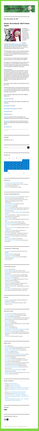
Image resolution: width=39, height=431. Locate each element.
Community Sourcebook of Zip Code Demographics (15, 354)
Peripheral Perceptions (9, 286)
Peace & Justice (8, 233)
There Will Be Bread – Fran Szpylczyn (12, 240)
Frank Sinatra (7, 114)
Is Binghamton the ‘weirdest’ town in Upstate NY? (19, 387)
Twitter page (7, 259)
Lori (6, 394)
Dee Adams (7, 272)
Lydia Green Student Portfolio (11, 227)
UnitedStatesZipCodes (9, 372)
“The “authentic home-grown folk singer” (17, 391)
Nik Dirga (7, 283)
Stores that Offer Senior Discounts (12, 366)
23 (27, 166)
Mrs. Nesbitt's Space (9, 279)
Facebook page (8, 254)
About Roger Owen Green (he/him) (12, 182)
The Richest (7, 336)
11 (9, 164)
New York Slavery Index (9, 362)
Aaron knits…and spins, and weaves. (12, 196)
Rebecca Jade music (9, 238)
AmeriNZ (7, 269)
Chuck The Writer (8, 206)
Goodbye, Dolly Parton (12, 383)
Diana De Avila (8, 207)
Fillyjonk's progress (9, 274)
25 (9, 168)
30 (27, 168)
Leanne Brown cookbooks (10, 359)
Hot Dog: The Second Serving (19, 393)
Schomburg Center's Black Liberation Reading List (15, 329)
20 (16, 166)
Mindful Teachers (8, 230)
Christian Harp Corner (9, 205)
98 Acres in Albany (8, 313)
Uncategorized (13, 129)
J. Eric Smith (7, 219)
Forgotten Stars (8, 276)
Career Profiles (8, 351)
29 (23, 168)
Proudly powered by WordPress (22, 426)
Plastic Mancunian (8, 396)
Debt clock (7, 357)
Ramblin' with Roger (7, 426)
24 (5, 168)
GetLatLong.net (8, 358)
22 (23, 166)
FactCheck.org (8, 299)
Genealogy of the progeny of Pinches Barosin (14, 212)
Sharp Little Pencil (8, 288)
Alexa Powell (7, 199)
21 (20, 166)
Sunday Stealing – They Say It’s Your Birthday (17, 394)
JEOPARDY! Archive (9, 255)
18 (9, 166)
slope (6, 391)
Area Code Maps (8, 347)
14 (20, 164)
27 (16, 168)
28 (20, 168)
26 (13, 168)
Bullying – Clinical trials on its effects (12, 350)
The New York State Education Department (13, 369)
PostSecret (7, 326)
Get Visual (7, 214)
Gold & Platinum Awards (10, 317)
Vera (5, 88)
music (18, 129)
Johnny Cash (6, 121)
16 (27, 164)
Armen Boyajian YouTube (10, 203)
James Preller (7, 221)
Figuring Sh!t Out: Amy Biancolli (11, 209)
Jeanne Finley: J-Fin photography (12, 223)
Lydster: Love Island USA (16, 386)
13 (16, 164)
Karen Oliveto (7, 224)
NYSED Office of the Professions (11, 365)
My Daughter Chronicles (10, 281)
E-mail (6, 184)
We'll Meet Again (25, 129)
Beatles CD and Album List (10, 315)
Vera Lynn (6, 98)
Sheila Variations (8, 332)
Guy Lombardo (7, 105)
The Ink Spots (7, 111)
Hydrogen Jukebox (8, 217)
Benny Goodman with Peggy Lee (10, 108)
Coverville (7, 316)
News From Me (8, 322)
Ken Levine (7, 320)
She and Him (6, 126)
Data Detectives (8, 251)
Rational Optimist (8, 235)
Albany (6, 345)
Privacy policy (7, 187)
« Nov (9, 172)
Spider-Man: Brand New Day (15, 400)
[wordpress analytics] (16, 409)
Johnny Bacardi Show (9, 277)
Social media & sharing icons (14, 430)
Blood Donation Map (9, 348)
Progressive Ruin (8, 327)
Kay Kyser (6, 101)
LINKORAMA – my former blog (11, 256)
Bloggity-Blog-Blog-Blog (10, 270)
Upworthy (7, 373)
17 (5, 166)
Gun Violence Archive (9, 302)
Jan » (24, 172)
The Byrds (6, 116)
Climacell (7, 352)
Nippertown (7, 323)
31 (5, 170)
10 (5, 164)
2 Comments (6, 130)
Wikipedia (10, 69)
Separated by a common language (12, 330)
